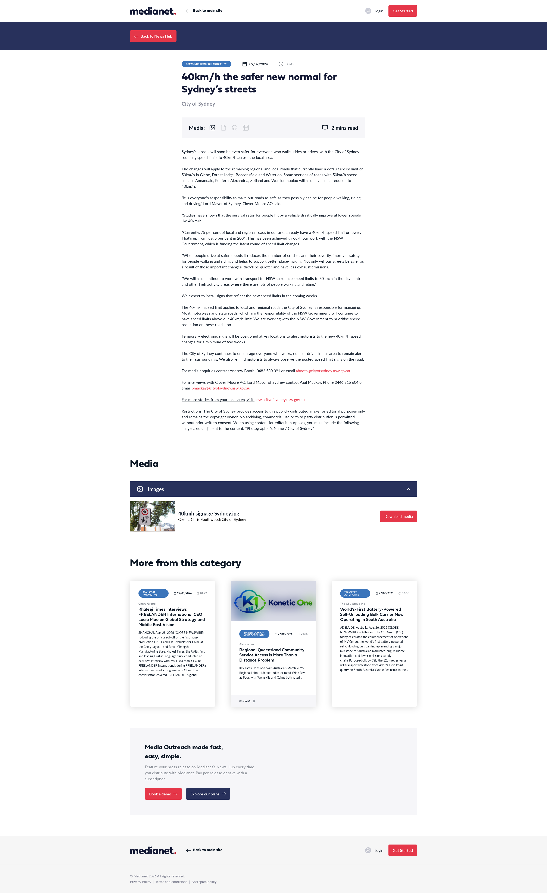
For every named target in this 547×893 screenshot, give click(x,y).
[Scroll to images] (212, 127)
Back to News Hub (156, 36)
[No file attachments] (223, 127)
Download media (398, 516)
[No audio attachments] (234, 127)
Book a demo (160, 793)
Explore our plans (204, 793)
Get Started (403, 10)
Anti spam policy (203, 881)
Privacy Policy (140, 881)
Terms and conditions (171, 881)
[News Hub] (153, 11)
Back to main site (207, 11)
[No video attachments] (245, 127)
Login (379, 10)
